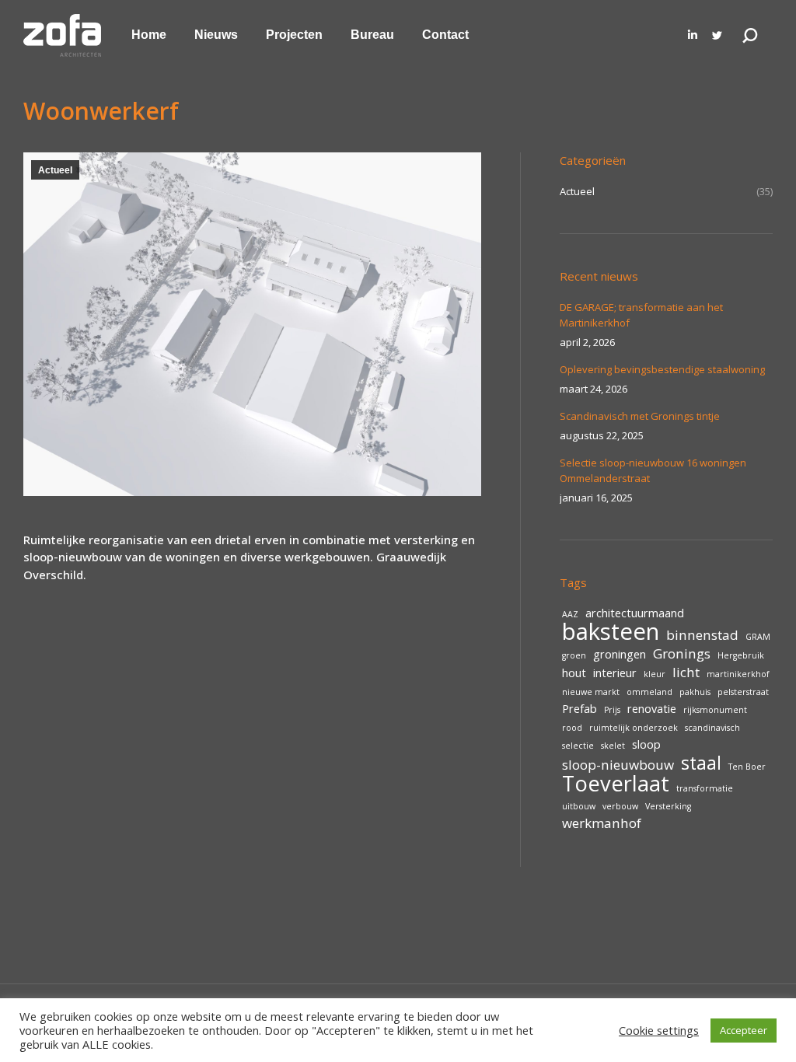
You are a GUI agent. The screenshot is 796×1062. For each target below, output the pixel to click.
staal (701, 762)
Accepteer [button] (743, 1030)
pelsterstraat (743, 691)
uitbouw (578, 806)
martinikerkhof (738, 674)
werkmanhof (601, 823)
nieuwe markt (591, 691)
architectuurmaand (634, 613)
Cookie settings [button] (659, 1030)
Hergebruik (740, 655)
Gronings (681, 654)
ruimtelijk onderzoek (633, 727)
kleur (654, 674)
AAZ (570, 614)
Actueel (55, 170)
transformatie (704, 788)
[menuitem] (148, 35)
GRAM (757, 636)
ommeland (649, 691)
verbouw (620, 806)
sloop (646, 744)
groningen (619, 654)
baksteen (610, 631)
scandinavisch (712, 727)
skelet (613, 745)
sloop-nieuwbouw (618, 765)
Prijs (612, 709)
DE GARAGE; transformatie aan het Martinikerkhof (641, 315)
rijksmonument (715, 709)
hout (574, 672)
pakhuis (694, 691)
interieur (615, 672)
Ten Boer (747, 766)
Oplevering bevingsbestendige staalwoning (662, 369)
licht (686, 672)
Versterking (668, 806)
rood (572, 727)
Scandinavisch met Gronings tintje (640, 416)
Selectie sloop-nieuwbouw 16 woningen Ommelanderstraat (653, 470)
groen (574, 655)
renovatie (651, 708)
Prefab (579, 708)
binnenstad (702, 635)
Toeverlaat (615, 783)
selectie (578, 745)
